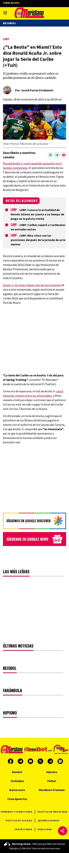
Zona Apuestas (17, 799)
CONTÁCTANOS (23, 829)
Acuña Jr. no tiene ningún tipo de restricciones (32, 285)
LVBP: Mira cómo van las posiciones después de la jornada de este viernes (38, 240)
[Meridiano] (29, 13)
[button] (62, 830)
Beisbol (9, 23)
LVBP (6, 39)
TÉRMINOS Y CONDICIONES (16, 811)
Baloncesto (17, 790)
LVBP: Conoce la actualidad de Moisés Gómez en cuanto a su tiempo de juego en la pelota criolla (37, 214)
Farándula (17, 781)
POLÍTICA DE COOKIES (19, 820)
